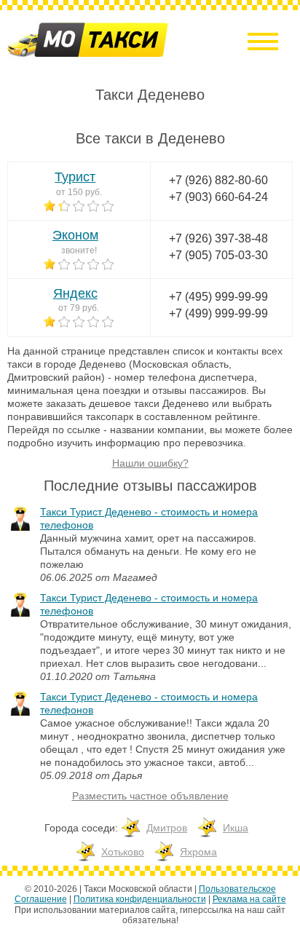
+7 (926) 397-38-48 (218, 238)
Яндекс (75, 293)
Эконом (75, 235)
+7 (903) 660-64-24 (218, 197)
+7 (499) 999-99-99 (218, 313)
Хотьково (122, 852)
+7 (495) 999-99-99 (218, 296)
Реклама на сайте (249, 899)
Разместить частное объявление (150, 796)
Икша (235, 828)
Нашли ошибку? (150, 463)
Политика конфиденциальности (140, 899)
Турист (75, 177)
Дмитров (166, 828)
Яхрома (198, 852)
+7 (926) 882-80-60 (218, 180)
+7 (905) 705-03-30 (218, 255)
